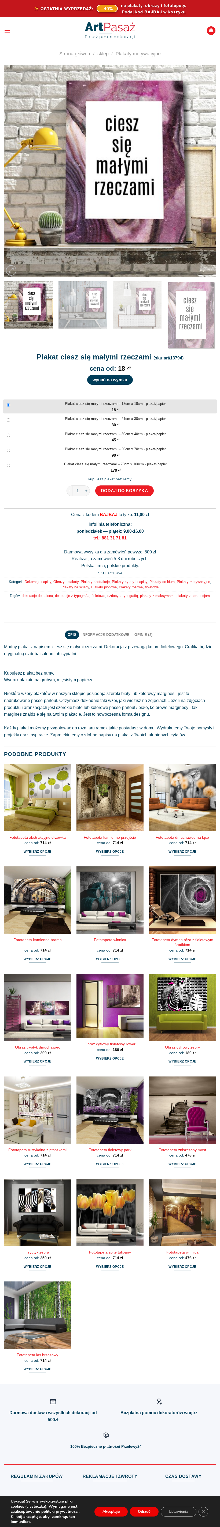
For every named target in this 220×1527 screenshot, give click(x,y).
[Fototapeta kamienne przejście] (110, 797)
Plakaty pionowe (104, 587)
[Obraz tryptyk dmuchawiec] (37, 1007)
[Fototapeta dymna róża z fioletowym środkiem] (182, 900)
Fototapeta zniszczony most (182, 1150)
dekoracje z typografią (72, 596)
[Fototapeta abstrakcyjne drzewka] (37, 797)
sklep (103, 53)
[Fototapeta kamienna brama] (37, 900)
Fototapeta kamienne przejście (110, 837)
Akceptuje (111, 1511)
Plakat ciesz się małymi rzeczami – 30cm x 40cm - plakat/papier (115, 434)
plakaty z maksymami (157, 596)
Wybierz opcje (38, 851)
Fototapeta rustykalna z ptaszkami (37, 1150)
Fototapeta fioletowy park (110, 1150)
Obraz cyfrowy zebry (182, 1047)
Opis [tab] (72, 635)
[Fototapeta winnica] (110, 900)
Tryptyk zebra (37, 1252)
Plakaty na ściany (75, 587)
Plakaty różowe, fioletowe (139, 587)
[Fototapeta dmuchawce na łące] (182, 797)
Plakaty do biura (162, 582)
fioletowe (98, 596)
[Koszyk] (211, 30)
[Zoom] (11, 270)
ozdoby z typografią (122, 596)
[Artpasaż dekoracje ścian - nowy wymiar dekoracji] (110, 30)
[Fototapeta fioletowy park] (110, 1110)
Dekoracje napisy (38, 582)
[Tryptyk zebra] (37, 1212)
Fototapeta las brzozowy (37, 1355)
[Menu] (7, 30)
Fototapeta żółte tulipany (110, 1252)
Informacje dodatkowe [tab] (105, 635)
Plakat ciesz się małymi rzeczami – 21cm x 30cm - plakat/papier (115, 419)
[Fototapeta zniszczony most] (182, 1110)
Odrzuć (144, 1511)
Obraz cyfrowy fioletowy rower (110, 1044)
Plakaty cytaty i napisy (129, 582)
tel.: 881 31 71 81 (110, 538)
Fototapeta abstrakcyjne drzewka (37, 837)
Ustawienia (178, 1511)
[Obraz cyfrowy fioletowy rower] (110, 1006)
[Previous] (15, 171)
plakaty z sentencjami (194, 596)
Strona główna (74, 53)
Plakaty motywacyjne (138, 53)
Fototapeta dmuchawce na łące (182, 837)
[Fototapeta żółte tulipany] (110, 1212)
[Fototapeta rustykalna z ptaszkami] (37, 1110)
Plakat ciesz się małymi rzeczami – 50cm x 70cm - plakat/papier (115, 449)
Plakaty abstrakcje (95, 582)
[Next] (205, 171)
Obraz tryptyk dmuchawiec (37, 1047)
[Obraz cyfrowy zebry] (182, 1007)
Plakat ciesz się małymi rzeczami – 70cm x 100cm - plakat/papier (115, 464)
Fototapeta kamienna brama (37, 940)
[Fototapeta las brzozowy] (37, 1315)
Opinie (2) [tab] (143, 635)
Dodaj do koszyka (124, 490)
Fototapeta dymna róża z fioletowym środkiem (182, 942)
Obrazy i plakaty (66, 582)
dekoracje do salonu (37, 596)
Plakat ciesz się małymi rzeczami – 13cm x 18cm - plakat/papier (115, 404)
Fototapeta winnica (110, 940)
